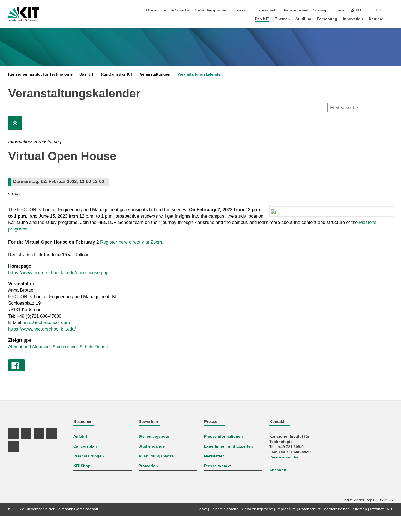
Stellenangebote (154, 436)
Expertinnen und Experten (228, 446)
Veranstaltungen (155, 74)
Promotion (148, 466)
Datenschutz (266, 10)
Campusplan (85, 446)
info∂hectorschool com (47, 322)
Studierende (64, 346)
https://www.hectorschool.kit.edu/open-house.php (58, 272)
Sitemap (320, 10)
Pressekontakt (217, 466)
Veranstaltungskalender (200, 74)
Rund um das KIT (117, 74)
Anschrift (277, 470)
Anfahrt (80, 436)
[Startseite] (391, 18)
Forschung (327, 19)
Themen (282, 19)
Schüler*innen (93, 346)
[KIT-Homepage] (23, 14)
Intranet (339, 10)
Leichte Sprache (175, 10)
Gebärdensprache (210, 10)
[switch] (391, 10)
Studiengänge (152, 446)
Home (151, 10)
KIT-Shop (82, 466)
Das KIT (262, 19)
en (378, 10)
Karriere (376, 19)
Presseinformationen (223, 436)
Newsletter (214, 456)
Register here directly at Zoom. (131, 242)
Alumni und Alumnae (29, 346)
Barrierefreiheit (295, 10)
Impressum (241, 10)
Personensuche (283, 457)
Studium (303, 19)
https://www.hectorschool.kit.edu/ (42, 329)
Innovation (353, 19)
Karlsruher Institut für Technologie (40, 74)
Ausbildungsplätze (156, 456)
